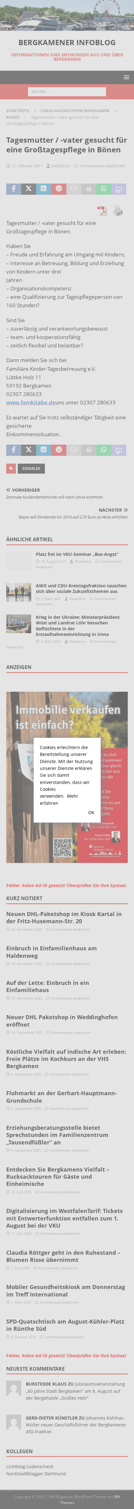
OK (91, 812)
